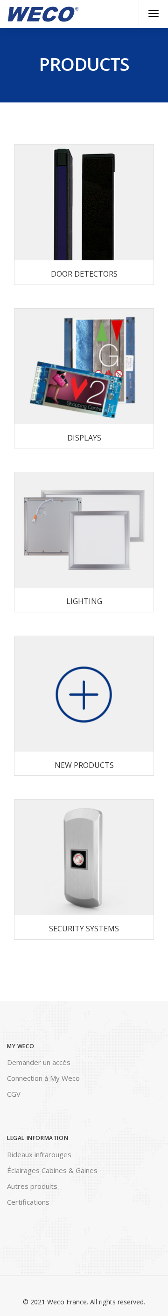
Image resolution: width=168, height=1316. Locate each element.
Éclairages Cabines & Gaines (52, 1170)
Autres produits (32, 1186)
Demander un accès (38, 1062)
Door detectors (84, 274)
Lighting (84, 601)
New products (84, 765)
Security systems (84, 928)
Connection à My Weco (43, 1078)
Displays (84, 438)
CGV (14, 1094)
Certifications (28, 1202)
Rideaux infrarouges (39, 1154)
